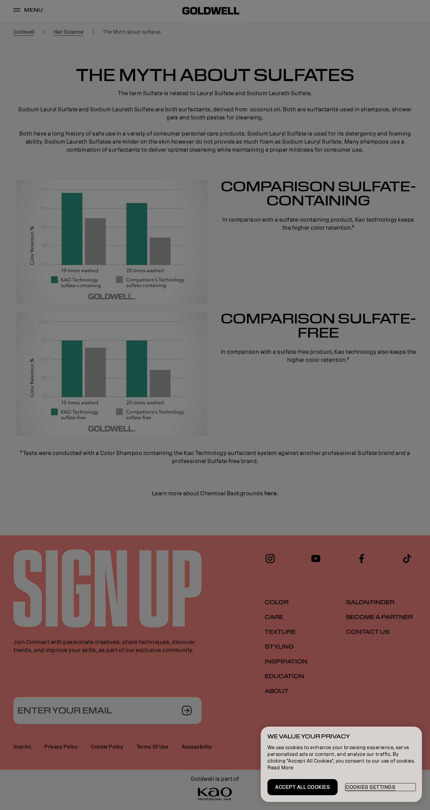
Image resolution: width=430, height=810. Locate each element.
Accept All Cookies (302, 787)
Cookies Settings (370, 787)
